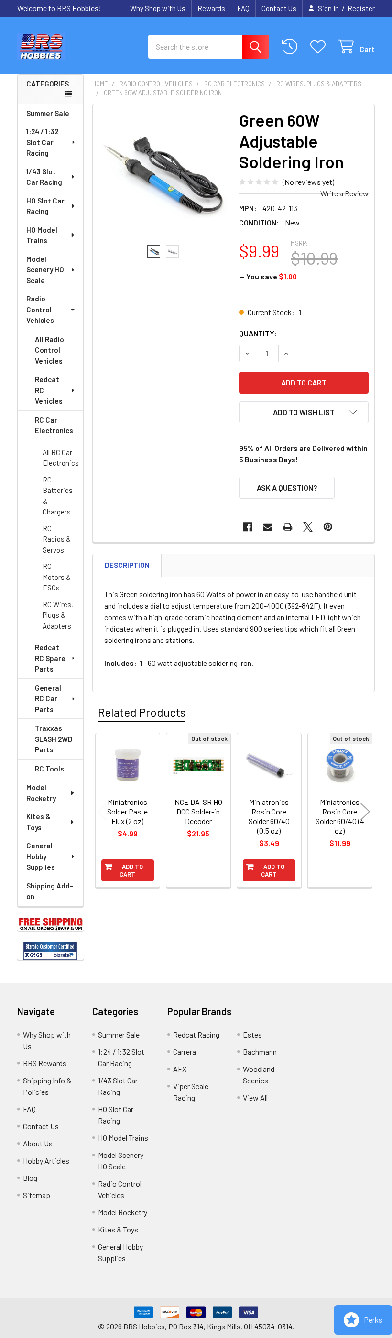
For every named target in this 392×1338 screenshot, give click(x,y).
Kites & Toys (38, 822)
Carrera (184, 1051)
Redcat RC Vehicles (49, 390)
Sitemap (36, 1194)
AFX (179, 1068)
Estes (252, 1034)
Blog (30, 1177)
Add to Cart (131, 870)
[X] (307, 526)
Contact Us (278, 8)
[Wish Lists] (320, 46)
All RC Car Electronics (61, 458)
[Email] (267, 526)
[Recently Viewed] (292, 46)
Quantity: (258, 333)
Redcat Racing (196, 1034)
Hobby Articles (46, 1160)
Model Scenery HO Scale (45, 270)
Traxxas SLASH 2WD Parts (54, 739)
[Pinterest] (328, 526)
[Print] (287, 526)
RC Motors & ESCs (57, 577)
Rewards (211, 8)
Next (365, 811)
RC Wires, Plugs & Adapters (58, 615)
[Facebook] (247, 526)
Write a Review (344, 193)
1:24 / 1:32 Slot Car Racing (42, 142)
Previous (101, 811)
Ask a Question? (287, 487)
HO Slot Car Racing (45, 206)
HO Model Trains (41, 235)
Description (127, 565)
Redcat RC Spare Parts (50, 658)
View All (255, 1097)
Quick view (132, 811)
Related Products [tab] (141, 712)
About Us (38, 1143)
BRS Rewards (44, 1063)
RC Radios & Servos (57, 539)
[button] (304, 412)
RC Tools (49, 768)
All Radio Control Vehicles (49, 350)
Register (361, 8)
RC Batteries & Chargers (58, 495)
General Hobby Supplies (40, 856)
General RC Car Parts (48, 699)
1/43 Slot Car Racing (44, 177)
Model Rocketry (41, 793)
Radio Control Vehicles (40, 309)
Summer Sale (47, 113)
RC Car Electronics (54, 425)
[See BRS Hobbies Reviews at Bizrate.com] (50, 951)
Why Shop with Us (157, 8)
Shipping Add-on (49, 891)
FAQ (243, 8)
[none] (163, 174)
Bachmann (260, 1051)
